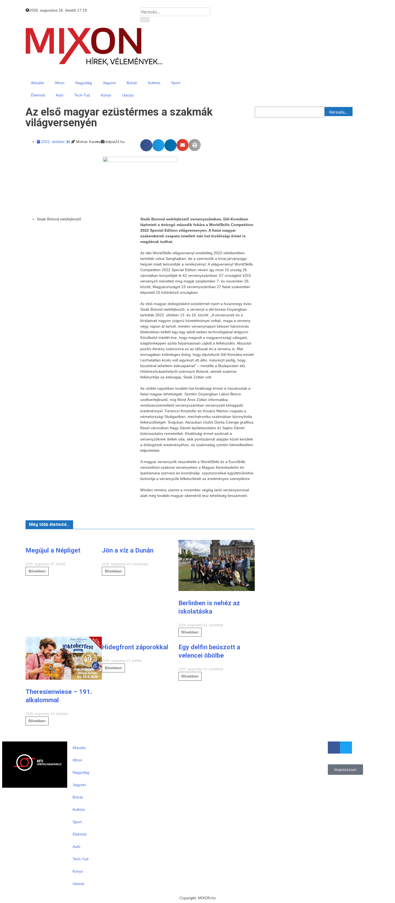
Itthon (59, 83)
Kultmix (154, 83)
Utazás (128, 95)
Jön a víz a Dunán (127, 550)
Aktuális (37, 83)
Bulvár (132, 83)
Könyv (106, 95)
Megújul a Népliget (53, 550)
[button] (146, 145)
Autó (59, 95)
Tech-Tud (82, 95)
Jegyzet (109, 83)
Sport (175, 83)
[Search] (144, 19)
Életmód (38, 95)
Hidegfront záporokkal (135, 647)
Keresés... (338, 112)
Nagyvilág (83, 83)
